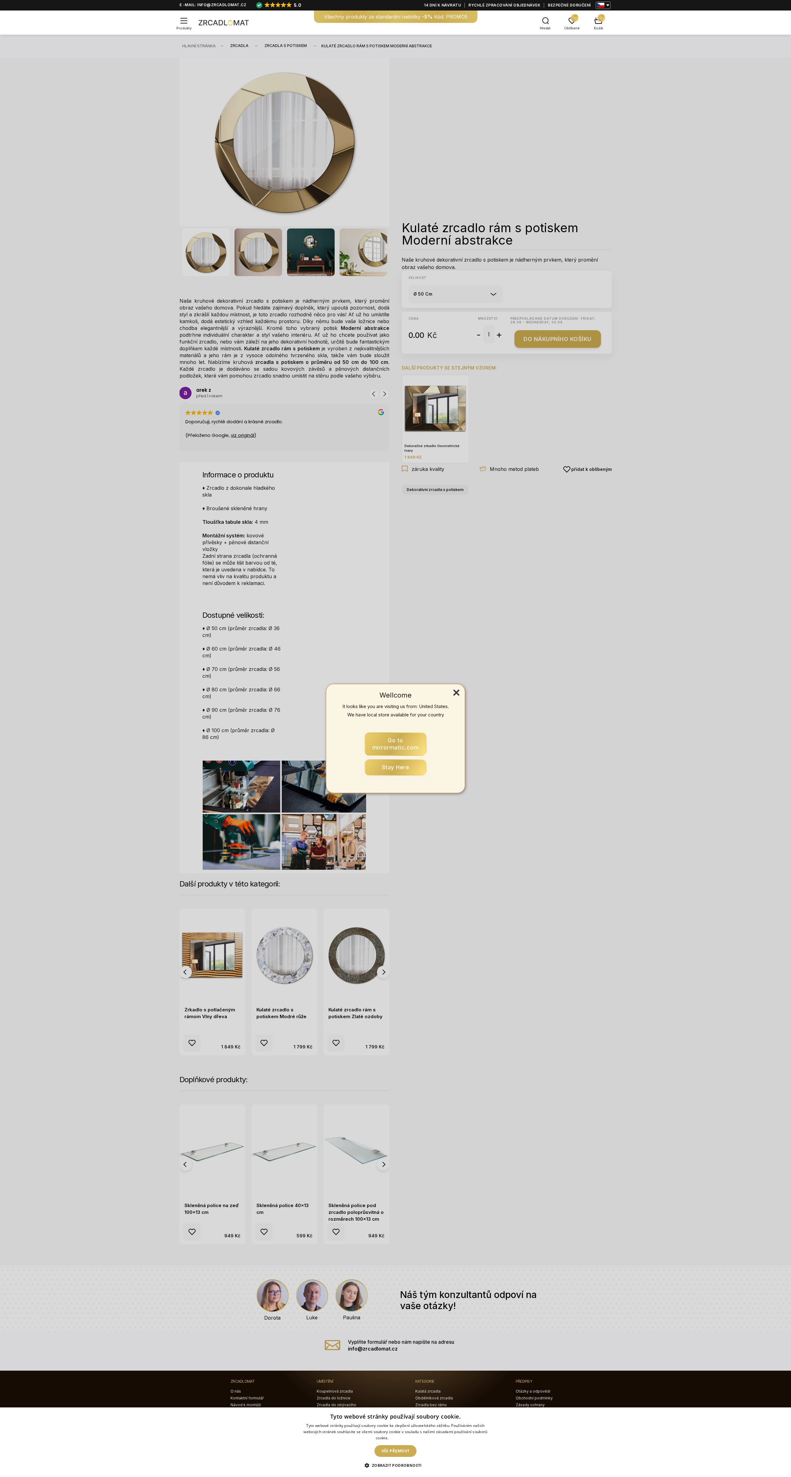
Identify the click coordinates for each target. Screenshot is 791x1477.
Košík (598, 28)
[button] (395, 1466)
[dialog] (395, 1442)
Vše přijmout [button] (396, 1451)
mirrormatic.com (395, 744)
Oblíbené (572, 28)
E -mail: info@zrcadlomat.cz (213, 4)
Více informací (402, 1438)
